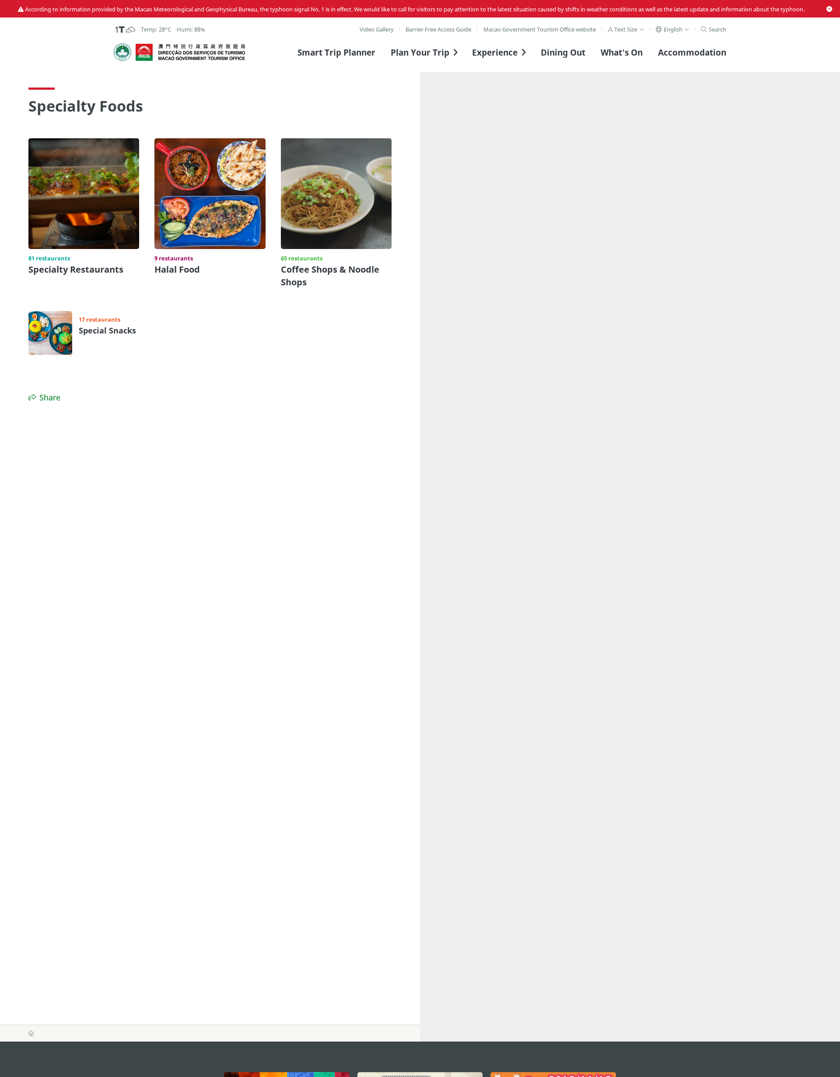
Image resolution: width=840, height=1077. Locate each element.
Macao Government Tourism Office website (539, 29)
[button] (626, 29)
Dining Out (563, 52)
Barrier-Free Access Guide (438, 29)
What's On (622, 52)
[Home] (31, 1033)
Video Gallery (377, 29)
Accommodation (692, 52)
